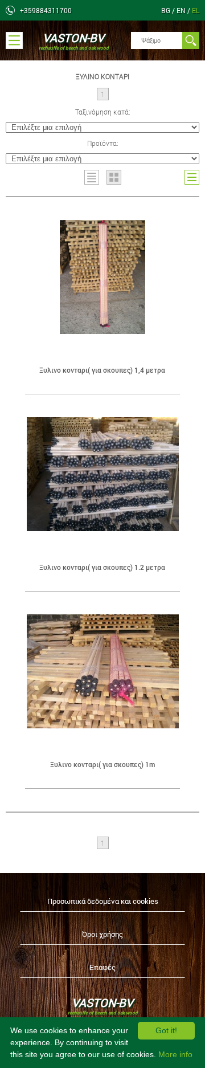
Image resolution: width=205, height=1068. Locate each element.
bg (166, 10)
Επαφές (102, 967)
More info (175, 1054)
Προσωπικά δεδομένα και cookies (102, 901)
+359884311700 (46, 10)
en (182, 10)
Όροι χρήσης (102, 934)
